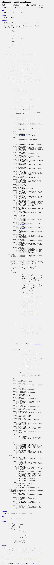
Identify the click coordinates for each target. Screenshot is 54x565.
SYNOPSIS (4, 15)
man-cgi (30, 563)
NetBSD (18, 563)
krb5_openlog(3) (38, 344)
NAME (3, 10)
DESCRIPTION (4, 20)
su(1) (37, 204)
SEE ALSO (4, 556)
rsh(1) (38, 112)
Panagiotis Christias (36, 563)
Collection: (34, 4)
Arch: (28, 4)
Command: (4, 4)
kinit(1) (6, 558)
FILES (3, 516)
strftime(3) (24, 224)
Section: (15, 4)
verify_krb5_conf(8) (9, 559)
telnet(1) (18, 113)
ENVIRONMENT (4, 511)
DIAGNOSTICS (4, 545)
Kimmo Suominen (23, 563)
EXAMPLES (4, 521)
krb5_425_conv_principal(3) (23, 135)
